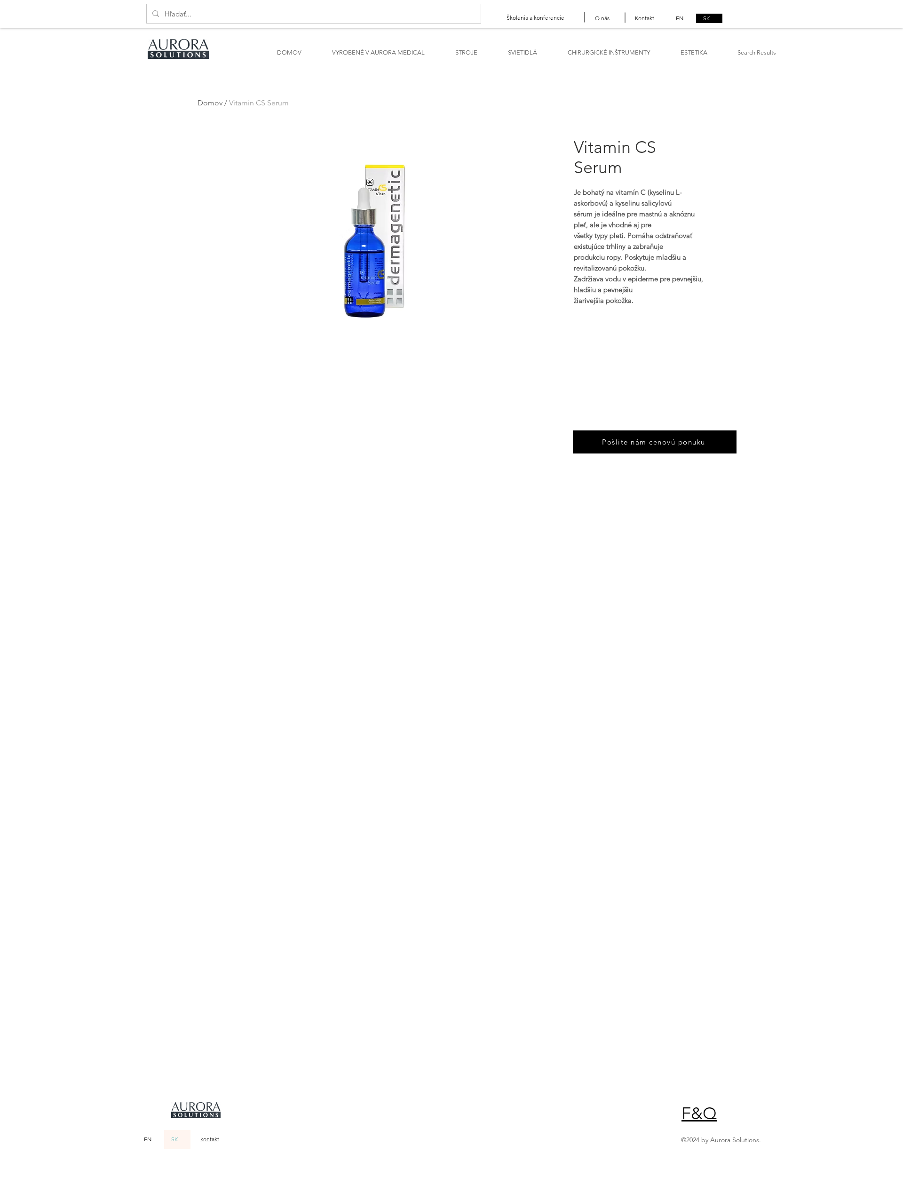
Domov (210, 102)
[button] (699, 1113)
